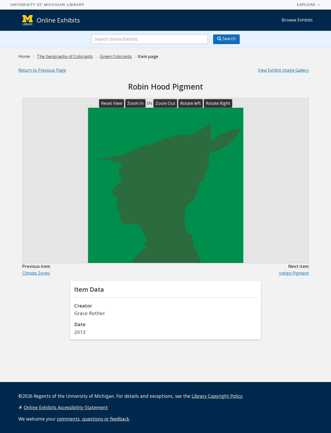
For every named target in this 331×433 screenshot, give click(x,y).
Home (24, 56)
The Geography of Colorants (65, 56)
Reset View (111, 103)
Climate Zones (36, 273)
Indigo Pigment (294, 273)
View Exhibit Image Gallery (283, 70)
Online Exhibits (58, 20)
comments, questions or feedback (93, 419)
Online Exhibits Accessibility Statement (66, 407)
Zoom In (135, 103)
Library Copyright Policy (217, 396)
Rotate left (190, 103)
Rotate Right (218, 103)
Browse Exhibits (297, 20)
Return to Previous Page (42, 70)
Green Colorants (116, 56)
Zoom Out (165, 103)
